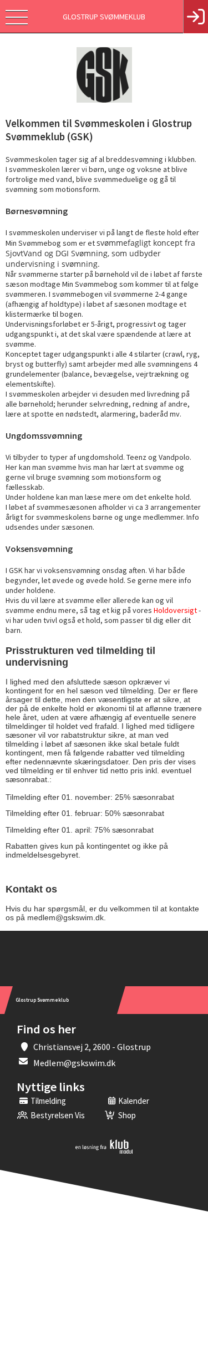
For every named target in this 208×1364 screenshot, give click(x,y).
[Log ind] (195, 16)
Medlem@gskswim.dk (74, 1062)
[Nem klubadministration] (104, 1151)
